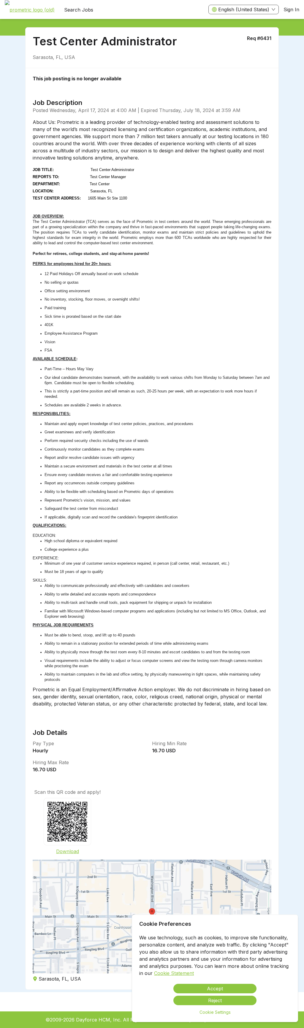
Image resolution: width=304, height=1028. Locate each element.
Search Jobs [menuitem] (78, 10)
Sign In (291, 9)
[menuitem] (30, 9)
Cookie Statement (174, 973)
